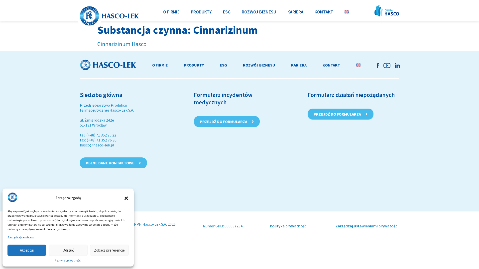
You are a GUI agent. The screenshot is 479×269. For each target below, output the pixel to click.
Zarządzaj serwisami (20, 237)
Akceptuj (27, 250)
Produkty (194, 65)
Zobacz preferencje (109, 250)
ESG (223, 65)
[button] (126, 198)
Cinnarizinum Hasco (121, 44)
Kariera (299, 65)
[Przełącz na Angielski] (347, 11)
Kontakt (331, 65)
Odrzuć (68, 250)
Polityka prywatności (68, 260)
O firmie (160, 65)
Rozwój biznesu (259, 65)
